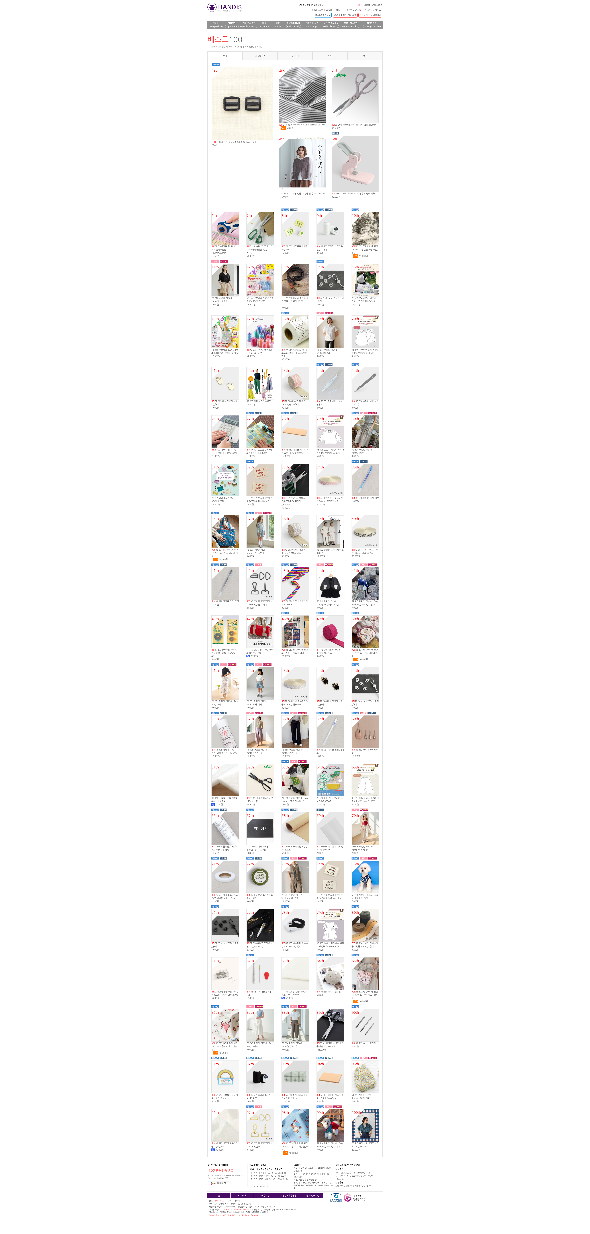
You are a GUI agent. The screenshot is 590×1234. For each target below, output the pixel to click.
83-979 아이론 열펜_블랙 (225, 601)
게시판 (367, 10)
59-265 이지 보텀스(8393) (258, 401)
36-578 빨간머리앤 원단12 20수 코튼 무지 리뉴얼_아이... (365, 652)
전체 (224, 55)
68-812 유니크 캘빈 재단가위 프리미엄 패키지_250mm (294, 501)
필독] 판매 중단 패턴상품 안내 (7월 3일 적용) (313, 1182)
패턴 (330, 55)
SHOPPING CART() (353, 10)
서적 (365, 55)
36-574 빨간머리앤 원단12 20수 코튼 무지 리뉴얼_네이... (224, 552)
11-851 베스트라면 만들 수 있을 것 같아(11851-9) (302, 193)
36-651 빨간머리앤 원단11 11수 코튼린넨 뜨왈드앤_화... (365, 249)
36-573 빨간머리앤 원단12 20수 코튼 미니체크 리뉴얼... (224, 1046)
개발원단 (260, 55)
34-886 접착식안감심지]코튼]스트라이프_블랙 (302, 124)
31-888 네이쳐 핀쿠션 (329, 991)
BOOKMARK (317, 10)
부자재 (295, 55)
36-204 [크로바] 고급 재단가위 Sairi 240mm (354, 124)
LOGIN (329, 10)
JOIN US (338, 10)
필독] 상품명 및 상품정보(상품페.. (310, 5)
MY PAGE (377, 10)
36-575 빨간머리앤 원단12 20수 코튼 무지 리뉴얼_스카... (294, 1146)
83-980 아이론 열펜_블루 (365, 498)
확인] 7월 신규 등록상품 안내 (306, 1179)
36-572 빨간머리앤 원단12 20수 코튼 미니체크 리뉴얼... (365, 994)
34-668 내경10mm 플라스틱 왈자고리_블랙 (234, 142)
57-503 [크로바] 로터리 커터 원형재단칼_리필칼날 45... (223, 652)
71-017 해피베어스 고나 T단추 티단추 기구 (353, 193)
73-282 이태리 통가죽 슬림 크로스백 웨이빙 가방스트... (294, 301)
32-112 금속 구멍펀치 (364, 1043)
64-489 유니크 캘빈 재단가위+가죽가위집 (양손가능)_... (259, 249)
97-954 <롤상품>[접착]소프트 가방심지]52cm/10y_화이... (294, 352)
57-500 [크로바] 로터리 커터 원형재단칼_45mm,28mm (223, 249)
